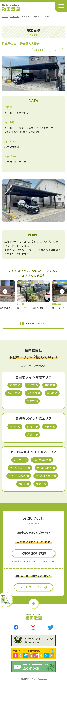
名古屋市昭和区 (44, 475)
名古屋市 (19, 459)
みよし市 (12, 393)
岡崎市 (13, 426)
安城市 (31, 434)
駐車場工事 (39, 50)
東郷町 (48, 385)
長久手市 (32, 393)
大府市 (22, 483)
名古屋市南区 (44, 467)
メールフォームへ (31, 587)
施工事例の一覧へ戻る (36, 323)
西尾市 (31, 426)
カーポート (56, 50)
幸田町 (48, 426)
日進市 (31, 385)
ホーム (5, 16)
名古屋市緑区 (41, 459)
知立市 (31, 401)
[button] (4, 291)
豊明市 (39, 483)
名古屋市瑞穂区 (17, 475)
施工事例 (14, 16)
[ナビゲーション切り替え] (61, 6)
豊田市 (13, 385)
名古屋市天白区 (18, 467)
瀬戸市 (50, 393)
